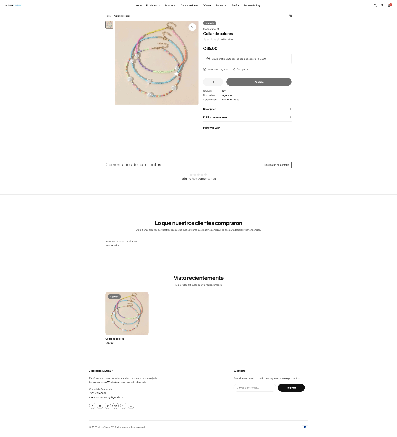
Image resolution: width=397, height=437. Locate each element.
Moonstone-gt (211, 28)
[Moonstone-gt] (13, 5)
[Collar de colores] (127, 313)
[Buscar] (375, 5)
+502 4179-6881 (97, 393)
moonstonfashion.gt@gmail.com (106, 397)
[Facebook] (92, 406)
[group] (156, 63)
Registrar (291, 387)
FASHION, (228, 99)
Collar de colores (114, 338)
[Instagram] (100, 406)
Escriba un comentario (276, 165)
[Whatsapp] (131, 406)
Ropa (236, 99)
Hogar (108, 15)
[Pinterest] (123, 406)
